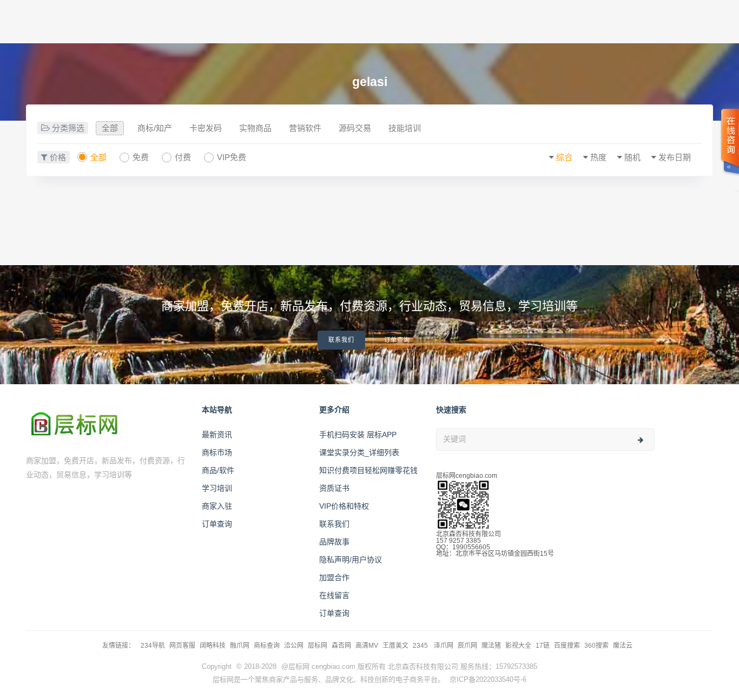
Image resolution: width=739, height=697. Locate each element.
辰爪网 (467, 645)
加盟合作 (334, 577)
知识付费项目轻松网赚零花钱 (368, 470)
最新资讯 (217, 434)
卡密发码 (205, 128)
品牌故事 (334, 541)
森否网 (341, 645)
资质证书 (334, 488)
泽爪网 (443, 645)
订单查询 (397, 340)
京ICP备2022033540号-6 (488, 679)
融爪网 (239, 645)
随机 (632, 157)
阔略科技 (213, 645)
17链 (543, 645)
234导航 (153, 645)
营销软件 (305, 128)
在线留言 (334, 595)
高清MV (366, 645)
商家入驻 (217, 506)
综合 (564, 157)
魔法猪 (491, 645)
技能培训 (404, 128)
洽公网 (293, 645)
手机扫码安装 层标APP (358, 434)
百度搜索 (567, 645)
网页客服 (182, 645)
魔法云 (622, 645)
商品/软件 (218, 470)
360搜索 (596, 645)
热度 (598, 157)
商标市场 (217, 452)
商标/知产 (154, 128)
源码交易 (355, 128)
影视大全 (518, 645)
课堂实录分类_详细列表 (359, 452)
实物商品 (255, 128)
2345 (421, 645)
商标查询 (267, 645)
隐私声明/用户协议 (350, 559)
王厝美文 (395, 645)
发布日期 (674, 157)
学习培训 (217, 488)
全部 (110, 128)
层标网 (317, 645)
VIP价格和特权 (344, 506)
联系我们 (341, 340)
